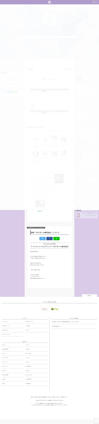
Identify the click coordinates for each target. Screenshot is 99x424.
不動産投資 (29, 366)
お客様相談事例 (5, 349)
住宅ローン (5, 370)
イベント (28, 344)
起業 (4, 383)
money (4, 344)
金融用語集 (29, 383)
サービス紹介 (29, 353)
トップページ (5, 321)
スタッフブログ (5, 357)
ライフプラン (5, 366)
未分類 (4, 379)
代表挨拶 (28, 325)
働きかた (28, 370)
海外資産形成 (29, 379)
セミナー (28, 357)
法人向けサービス (6, 325)
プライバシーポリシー (7, 334)
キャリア (4, 353)
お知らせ (28, 349)
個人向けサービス (30, 321)
